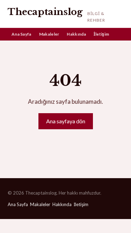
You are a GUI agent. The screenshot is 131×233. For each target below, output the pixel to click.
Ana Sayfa (21, 34)
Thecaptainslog (45, 11)
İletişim (101, 34)
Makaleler (49, 34)
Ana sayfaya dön (65, 121)
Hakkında (76, 34)
